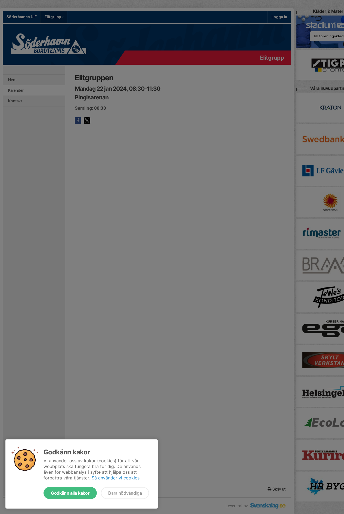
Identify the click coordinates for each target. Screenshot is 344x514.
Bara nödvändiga (125, 493)
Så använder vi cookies (116, 478)
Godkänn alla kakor (70, 493)
